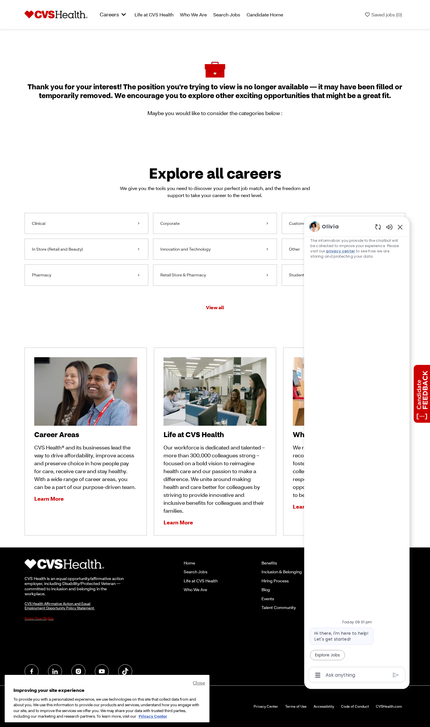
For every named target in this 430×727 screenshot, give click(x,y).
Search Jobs (226, 14)
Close (199, 683)
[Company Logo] (56, 14)
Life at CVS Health (154, 14)
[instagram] (78, 671)
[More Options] (317, 675)
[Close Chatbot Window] (400, 227)
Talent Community (279, 607)
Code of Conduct (355, 706)
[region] (357, 450)
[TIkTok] (125, 671)
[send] (396, 675)
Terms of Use (296, 706)
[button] (215, 307)
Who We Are (193, 14)
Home (189, 563)
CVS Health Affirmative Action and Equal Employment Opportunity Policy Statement (60, 605)
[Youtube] (102, 671)
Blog (266, 589)
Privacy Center (266, 706)
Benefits (269, 563)
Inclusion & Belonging (282, 571)
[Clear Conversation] (378, 227)
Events (268, 598)
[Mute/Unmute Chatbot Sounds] (389, 227)
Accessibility (324, 706)
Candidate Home (265, 14)
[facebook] (32, 671)
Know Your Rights (39, 618)
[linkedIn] (55, 671)
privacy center (340, 251)
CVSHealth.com (389, 706)
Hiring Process (275, 581)
